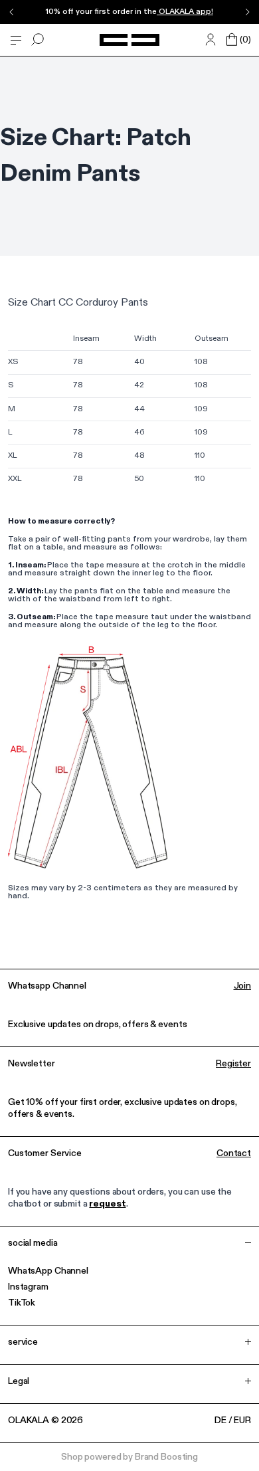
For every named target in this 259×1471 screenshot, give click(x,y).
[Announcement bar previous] (12, 12)
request (107, 1204)
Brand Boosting (166, 1457)
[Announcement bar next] (247, 12)
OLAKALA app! (185, 12)
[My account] (210, 40)
